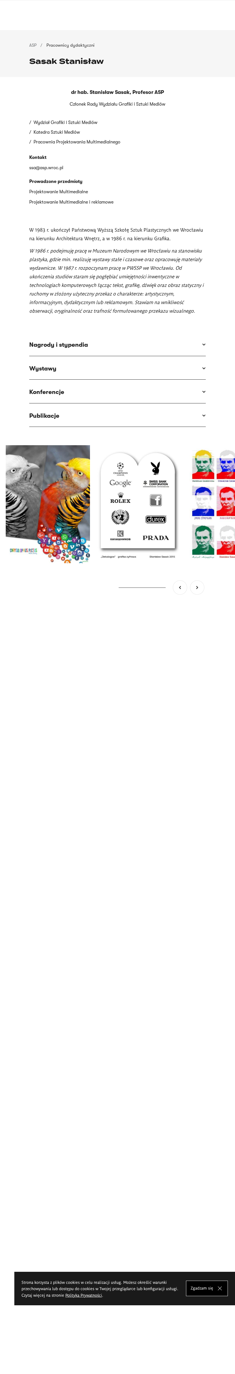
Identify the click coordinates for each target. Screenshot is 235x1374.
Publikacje (44, 415)
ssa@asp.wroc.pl (46, 167)
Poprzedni (180, 587)
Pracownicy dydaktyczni (70, 45)
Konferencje (46, 392)
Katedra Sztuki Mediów (57, 132)
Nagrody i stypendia (58, 344)
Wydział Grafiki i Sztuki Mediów (65, 122)
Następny (197, 587)
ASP (33, 45)
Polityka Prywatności (83, 1295)
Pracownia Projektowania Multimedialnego (77, 142)
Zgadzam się (202, 1287)
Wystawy (42, 368)
